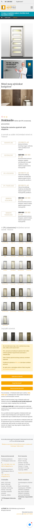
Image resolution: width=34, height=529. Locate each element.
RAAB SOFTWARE (28, 514)
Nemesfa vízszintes (8, 199)
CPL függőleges (8, 186)
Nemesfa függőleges (9, 214)
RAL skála (17, 362)
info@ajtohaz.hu (8, 466)
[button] (29, 524)
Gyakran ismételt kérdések (25, 473)
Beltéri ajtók (7, 17)
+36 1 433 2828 (5, 464)
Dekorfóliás (8, 143)
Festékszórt (8, 155)
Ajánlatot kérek (17, 376)
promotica (19, 514)
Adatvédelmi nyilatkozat (25, 444)
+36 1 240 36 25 (5, 474)
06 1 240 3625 (8, 1)
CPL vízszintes (8, 173)
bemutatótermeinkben (9, 369)
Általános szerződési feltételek (10, 444)
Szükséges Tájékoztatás (17, 446)
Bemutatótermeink (17, 388)
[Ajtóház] (1, 18)
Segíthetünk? (17, 383)
